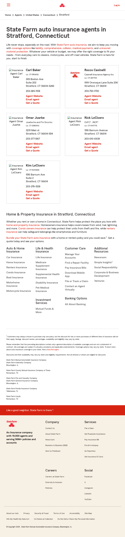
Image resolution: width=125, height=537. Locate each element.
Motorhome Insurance (13, 284)
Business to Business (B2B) (56, 445)
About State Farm (52, 434)
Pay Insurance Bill (91, 440)
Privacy (26, 513)
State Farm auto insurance (72, 44)
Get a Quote (33, 103)
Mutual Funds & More (45, 311)
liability (39, 48)
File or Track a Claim (76, 281)
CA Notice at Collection (43, 519)
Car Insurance (14, 257)
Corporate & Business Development (106, 274)
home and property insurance (23, 225)
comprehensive (52, 48)
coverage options (21, 48)
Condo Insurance (15, 272)
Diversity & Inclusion (53, 482)
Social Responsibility (105, 267)
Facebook (88, 477)
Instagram (88, 488)
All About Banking (75, 304)
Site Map (88, 513)
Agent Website (34, 96)
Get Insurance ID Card (93, 457)
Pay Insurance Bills (75, 267)
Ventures (99, 281)
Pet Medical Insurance (42, 289)
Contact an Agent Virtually (75, 288)
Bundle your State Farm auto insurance (28, 238)
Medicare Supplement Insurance (42, 266)
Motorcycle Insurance (18, 291)
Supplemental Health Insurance (48, 276)
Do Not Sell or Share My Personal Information (76, 519)
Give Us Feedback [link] (52, 451)
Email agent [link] (32, 99)
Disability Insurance (47, 282)
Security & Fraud (42, 513)
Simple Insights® (103, 262)
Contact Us (50, 428)
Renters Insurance (16, 267)
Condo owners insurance (32, 228)
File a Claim (89, 428)
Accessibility (74, 513)
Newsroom (100, 257)
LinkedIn (87, 494)
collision (67, 48)
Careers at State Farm (54, 477)
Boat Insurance (14, 277)
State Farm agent (53, 350)
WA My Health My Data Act (17, 519)
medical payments (82, 48)
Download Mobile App (75, 275)
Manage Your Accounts (72, 256)
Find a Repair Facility (77, 262)
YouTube (87, 499)
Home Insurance (15, 262)
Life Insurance (44, 257)
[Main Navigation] (8, 4)
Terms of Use (59, 513)
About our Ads (12, 513)
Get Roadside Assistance (94, 434)
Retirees (48, 488)
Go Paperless (90, 451)
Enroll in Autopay (91, 445)
